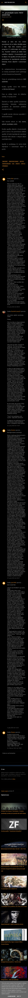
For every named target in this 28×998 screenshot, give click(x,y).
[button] (3, 20)
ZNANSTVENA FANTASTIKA (9, 2)
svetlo (23, 163)
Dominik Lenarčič (16, 311)
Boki (12, 178)
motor (22, 161)
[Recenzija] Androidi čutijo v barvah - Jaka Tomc (13, 848)
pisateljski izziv (6, 163)
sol (13, 163)
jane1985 (13, 582)
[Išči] (26, 2)
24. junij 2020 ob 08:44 (13, 307)
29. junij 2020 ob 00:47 (13, 578)
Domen (13, 430)
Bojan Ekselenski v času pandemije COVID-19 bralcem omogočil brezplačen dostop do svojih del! (13, 869)
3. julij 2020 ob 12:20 (13, 727)
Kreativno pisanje (13, 161)
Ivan (3, 156)
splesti (18, 163)
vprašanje (5, 165)
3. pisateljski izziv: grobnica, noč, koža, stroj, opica (14, 906)
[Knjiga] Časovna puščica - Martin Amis (11, 962)
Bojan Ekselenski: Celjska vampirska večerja (12, 924)
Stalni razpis (4, 791)
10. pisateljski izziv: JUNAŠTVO (9, 888)
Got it (19, 996)
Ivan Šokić (4, 161)
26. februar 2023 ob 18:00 (14, 748)
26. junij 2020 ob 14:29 (13, 425)
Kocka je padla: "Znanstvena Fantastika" (11, 831)
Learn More (11, 996)
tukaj (13, 779)
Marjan (13, 732)
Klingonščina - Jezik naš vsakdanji (9, 979)
